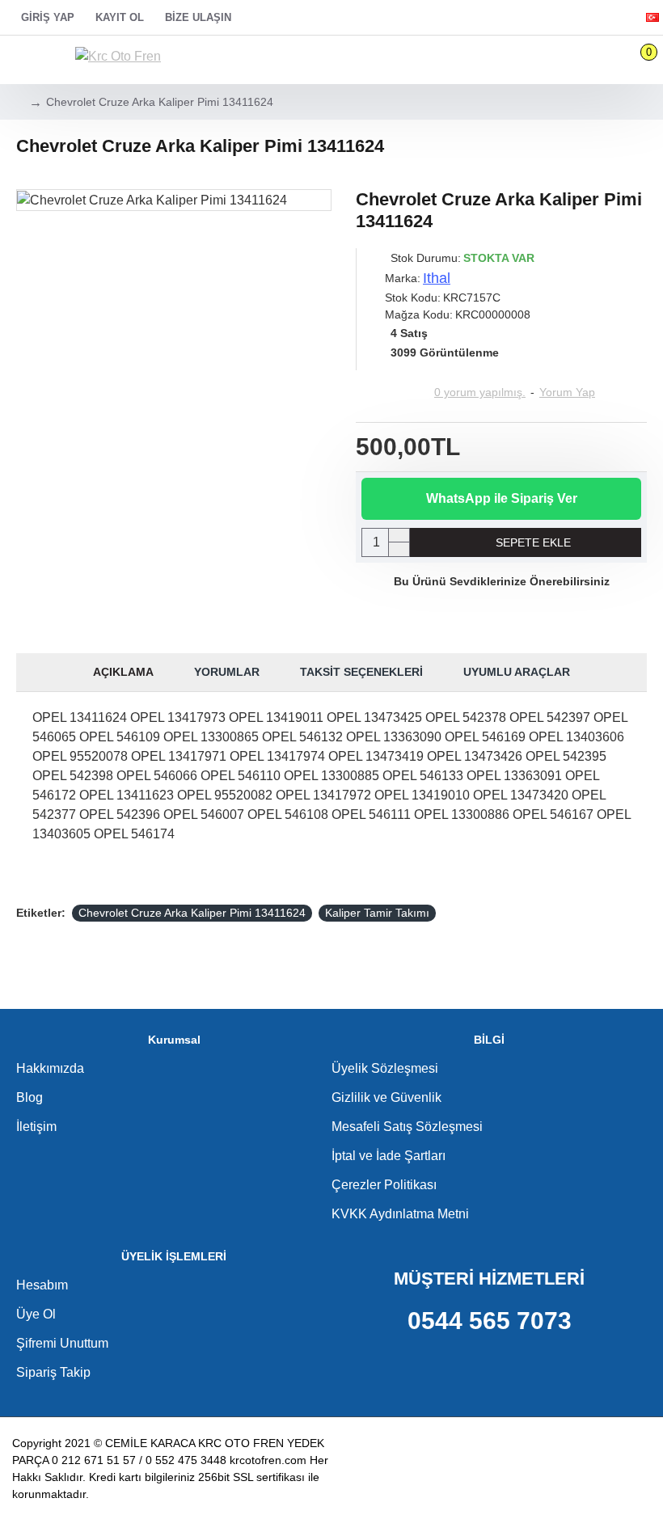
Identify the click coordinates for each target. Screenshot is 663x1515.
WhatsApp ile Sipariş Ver (501, 498)
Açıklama (123, 671)
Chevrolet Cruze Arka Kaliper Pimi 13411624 (192, 912)
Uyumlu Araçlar (516, 671)
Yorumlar (227, 671)
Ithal (436, 278)
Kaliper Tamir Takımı (377, 912)
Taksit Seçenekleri (361, 671)
